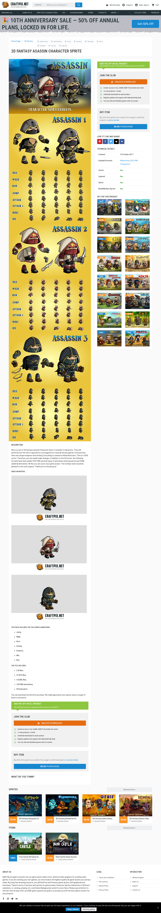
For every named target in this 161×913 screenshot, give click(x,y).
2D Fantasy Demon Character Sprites (140, 819)
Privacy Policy (103, 890)
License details (72, 760)
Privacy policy (89, 909)
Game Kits (27, 13)
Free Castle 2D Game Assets (30, 857)
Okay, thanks (72, 909)
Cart (157, 5)
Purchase (49, 766)
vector (52, 46)
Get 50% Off (145, 24)
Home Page (16, 41)
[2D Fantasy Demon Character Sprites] (135, 805)
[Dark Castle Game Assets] (62, 844)
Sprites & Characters (47, 13)
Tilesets (102, 13)
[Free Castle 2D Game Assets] (25, 844)
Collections (140, 13)
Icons (90, 13)
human (42, 46)
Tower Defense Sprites (28, 859)
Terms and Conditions (106, 877)
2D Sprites (28, 41)
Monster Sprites (26, 821)
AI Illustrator (125, 161)
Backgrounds (76, 13)
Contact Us (136, 890)
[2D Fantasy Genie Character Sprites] (98, 805)
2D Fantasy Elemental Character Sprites (66, 819)
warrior (63, 46)
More (113, 13)
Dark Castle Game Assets (66, 857)
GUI (64, 13)
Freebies (155, 13)
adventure (43, 41)
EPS (132, 161)
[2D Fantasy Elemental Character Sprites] (62, 805)
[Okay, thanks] (158, 907)
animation (56, 41)
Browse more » (130, 790)
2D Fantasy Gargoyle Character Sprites (30, 819)
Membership (114, 5)
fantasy (89, 41)
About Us (135, 882)
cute (68, 41)
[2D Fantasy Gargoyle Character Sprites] (25, 805)
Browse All (7, 13)
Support (129, 5)
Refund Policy (103, 886)
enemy (78, 41)
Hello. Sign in (144, 5)
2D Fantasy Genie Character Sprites (103, 819)
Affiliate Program (138, 877)
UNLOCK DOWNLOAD (51, 723)
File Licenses (103, 882)
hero (100, 41)
